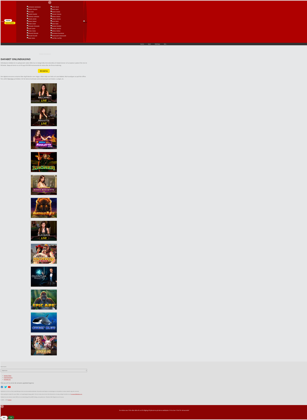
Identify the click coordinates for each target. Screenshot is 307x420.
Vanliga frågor (7, 375)
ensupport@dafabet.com (76, 394)
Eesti (32, 11)
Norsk (57, 21)
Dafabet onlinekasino (45, 54)
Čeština (58, 31)
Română (59, 26)
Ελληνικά (35, 33)
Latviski (34, 19)
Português (36, 26)
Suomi (33, 28)
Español (35, 14)
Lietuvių (59, 19)
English (58, 11)
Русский (35, 35)
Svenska (59, 28)
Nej (4, 417)
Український (62, 35)
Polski (56, 23)
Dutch (57, 9)
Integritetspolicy (8, 377)
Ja (11, 417)
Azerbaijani (38, 7)
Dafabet (9, 400)
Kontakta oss (7, 379)
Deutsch (35, 9)
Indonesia (36, 16)
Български (61, 33)
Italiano (58, 16)
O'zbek (34, 23)
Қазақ (33, 38)
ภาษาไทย (59, 38)
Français (59, 14)
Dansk (57, 7)
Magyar (35, 21)
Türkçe (34, 31)
